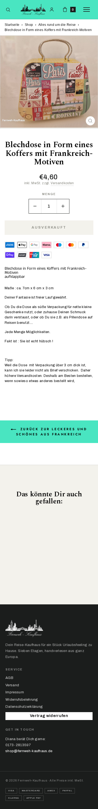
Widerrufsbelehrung (21, 700)
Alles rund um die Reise (57, 25)
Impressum (14, 692)
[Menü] (88, 9)
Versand (12, 685)
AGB (9, 678)
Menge (49, 194)
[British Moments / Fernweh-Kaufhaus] (33, 10)
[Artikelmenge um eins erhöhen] (63, 206)
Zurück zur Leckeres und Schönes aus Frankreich (51, 432)
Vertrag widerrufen (49, 716)
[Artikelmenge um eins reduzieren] (35, 206)
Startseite (12, 25)
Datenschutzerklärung (24, 707)
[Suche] (8, 9)
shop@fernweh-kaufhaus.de (29, 751)
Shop (29, 25)
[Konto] (51, 9)
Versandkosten (62, 183)
